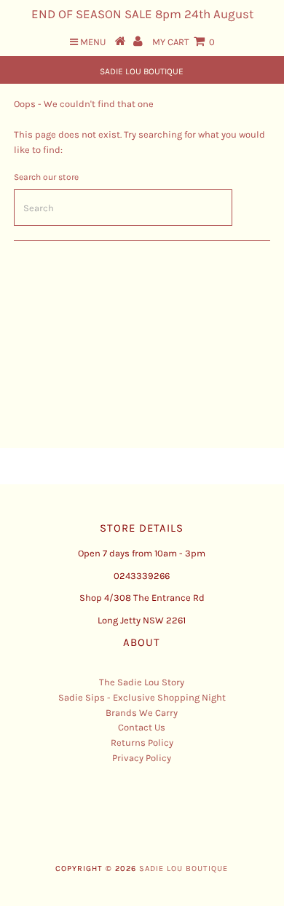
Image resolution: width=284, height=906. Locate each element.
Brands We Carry (142, 712)
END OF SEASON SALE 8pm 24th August (142, 14)
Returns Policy (142, 742)
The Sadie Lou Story (141, 682)
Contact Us (141, 727)
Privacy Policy (141, 757)
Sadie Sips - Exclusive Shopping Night (142, 697)
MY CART (183, 41)
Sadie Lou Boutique (142, 71)
